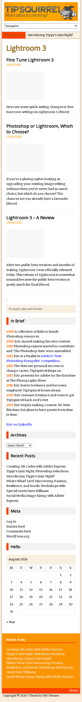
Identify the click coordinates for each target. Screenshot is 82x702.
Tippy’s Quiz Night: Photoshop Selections (37, 471)
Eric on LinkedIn (19, 424)
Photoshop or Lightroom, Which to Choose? (39, 129)
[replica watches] (6, 298)
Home (73, 690)
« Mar (10, 622)
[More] (64, 112)
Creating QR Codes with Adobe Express (36, 466)
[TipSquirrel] (41, 11)
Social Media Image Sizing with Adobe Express (40, 677)
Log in (11, 521)
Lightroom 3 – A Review (30, 218)
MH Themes (51, 695)
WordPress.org (18, 536)
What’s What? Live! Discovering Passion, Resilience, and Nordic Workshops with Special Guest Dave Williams (36, 486)
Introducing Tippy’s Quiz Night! (50, 35)
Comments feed (18, 531)
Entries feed (15, 526)
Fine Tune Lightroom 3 (30, 60)
